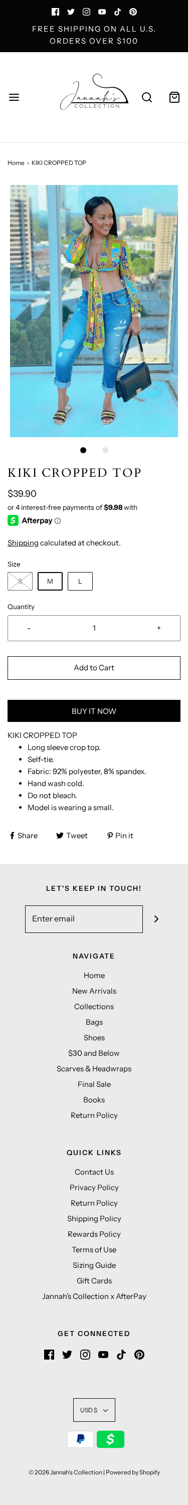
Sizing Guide (94, 1265)
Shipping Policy (94, 1218)
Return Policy (94, 1115)
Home (16, 162)
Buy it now (94, 711)
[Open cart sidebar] (174, 97)
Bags (94, 1022)
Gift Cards (94, 1280)
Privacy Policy (94, 1187)
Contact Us (94, 1172)
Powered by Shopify (133, 1472)
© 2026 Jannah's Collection (65, 1472)
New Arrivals (94, 991)
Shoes (94, 1037)
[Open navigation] (14, 97)
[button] (94, 311)
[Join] (156, 919)
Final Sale (94, 1084)
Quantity (21, 607)
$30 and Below (94, 1053)
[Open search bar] (146, 97)
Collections (94, 1006)
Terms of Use (94, 1249)
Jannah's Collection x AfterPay (94, 1296)
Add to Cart (94, 667)
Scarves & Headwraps (94, 1068)
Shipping (23, 542)
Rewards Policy (94, 1234)
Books (94, 1099)
